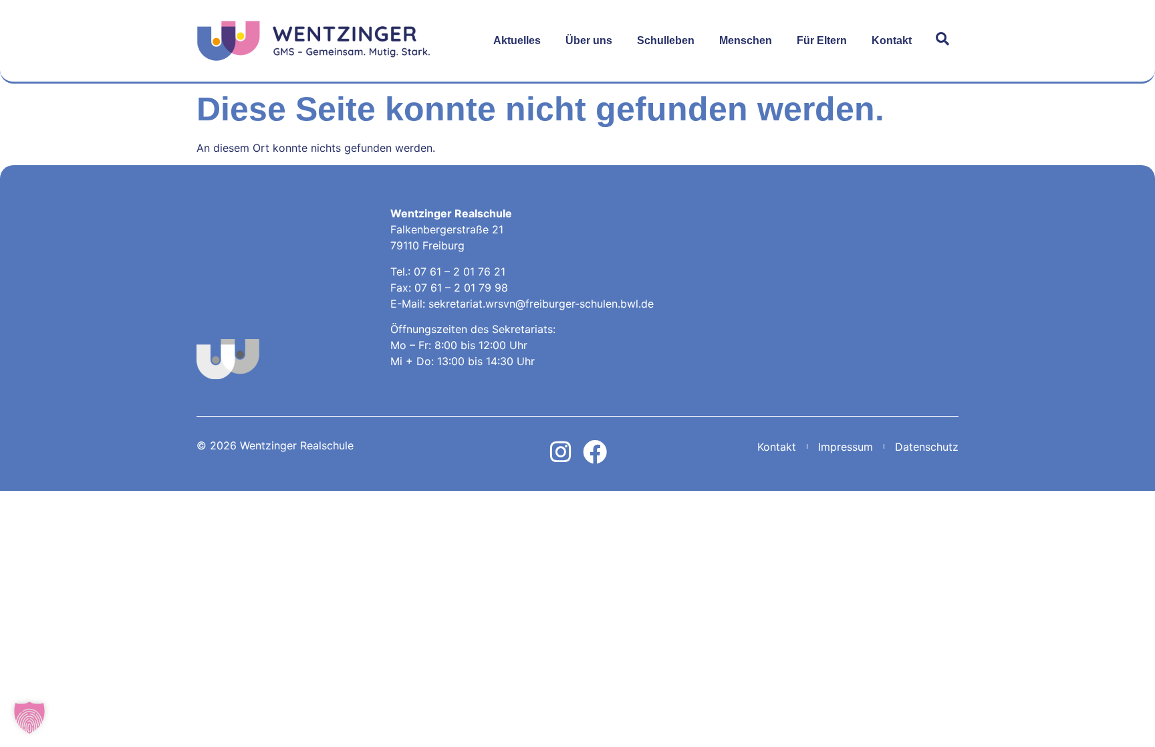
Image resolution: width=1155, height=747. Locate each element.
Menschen (745, 40)
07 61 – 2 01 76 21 (459, 271)
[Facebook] (595, 452)
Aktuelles (517, 40)
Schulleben (665, 40)
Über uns (588, 40)
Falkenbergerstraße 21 (446, 229)
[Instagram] (561, 452)
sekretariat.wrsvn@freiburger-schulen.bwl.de (541, 303)
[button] (29, 717)
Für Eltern (822, 40)
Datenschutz (926, 446)
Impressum (845, 446)
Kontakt (892, 40)
